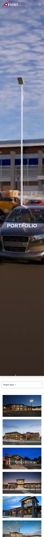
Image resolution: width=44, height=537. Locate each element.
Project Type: (9, 385)
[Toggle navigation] (40, 4)
